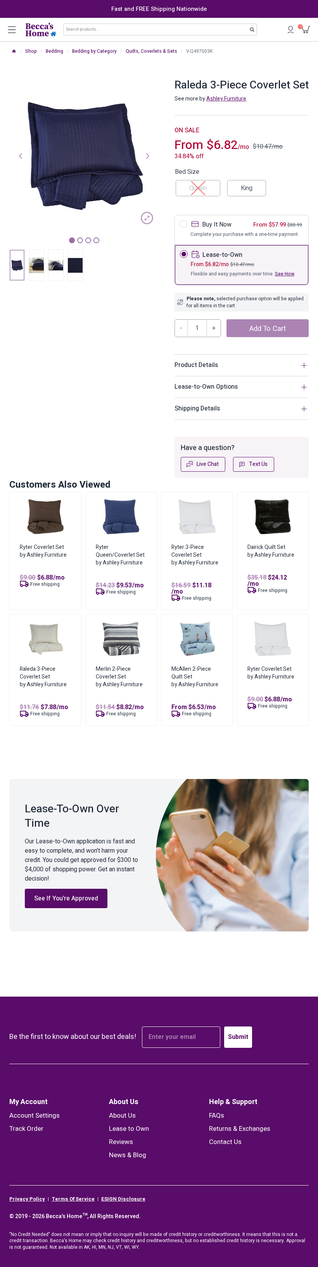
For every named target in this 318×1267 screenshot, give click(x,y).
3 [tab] (88, 240)
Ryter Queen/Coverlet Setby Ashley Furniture (120, 555)
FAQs (216, 1115)
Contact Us (225, 1142)
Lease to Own (129, 1129)
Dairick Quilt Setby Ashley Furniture (270, 551)
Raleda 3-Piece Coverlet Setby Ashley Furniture (43, 677)
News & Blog (127, 1155)
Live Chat (208, 464)
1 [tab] (72, 240)
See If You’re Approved (66, 898)
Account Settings (34, 1115)
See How (284, 273)
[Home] (14, 51)
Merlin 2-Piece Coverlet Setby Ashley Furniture (119, 677)
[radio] (247, 188)
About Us (123, 1102)
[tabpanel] (84, 155)
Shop (31, 51)
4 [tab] (96, 240)
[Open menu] (11, 29)
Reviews (121, 1142)
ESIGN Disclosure (123, 1199)
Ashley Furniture (226, 99)
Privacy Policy (27, 1199)
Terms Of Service (73, 1199)
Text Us (258, 464)
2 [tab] (80, 240)
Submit (238, 1037)
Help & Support (233, 1102)
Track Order (26, 1129)
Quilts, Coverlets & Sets (151, 51)
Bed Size (187, 172)
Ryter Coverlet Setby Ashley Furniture (43, 551)
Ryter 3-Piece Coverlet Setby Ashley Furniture (194, 555)
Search (254, 31)
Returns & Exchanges (239, 1129)
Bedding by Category (94, 51)
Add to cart (267, 328)
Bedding (54, 51)
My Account (28, 1102)
